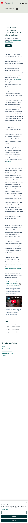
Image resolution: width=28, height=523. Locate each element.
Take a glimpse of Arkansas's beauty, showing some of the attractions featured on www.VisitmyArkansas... (13, 311)
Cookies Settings (14, 512)
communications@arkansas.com (13, 268)
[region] (14, 512)
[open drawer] (26, 3)
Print (3, 346)
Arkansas (8, 161)
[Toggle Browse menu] (22, 9)
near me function (15, 329)
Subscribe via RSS (7, 351)
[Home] (7, 3)
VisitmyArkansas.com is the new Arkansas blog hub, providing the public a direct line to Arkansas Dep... (13, 291)
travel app (8, 329)
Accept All (14, 520)
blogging (7, 326)
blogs (15, 323)
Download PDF (6, 349)
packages (8, 331)
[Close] (26, 502)
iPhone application (16, 79)
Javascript (5, 355)
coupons (14, 331)
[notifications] (23, 3)
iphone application (16, 326)
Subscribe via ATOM (7, 353)
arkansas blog (9, 323)
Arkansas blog (14, 75)
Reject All (14, 516)
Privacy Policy (5, 509)
